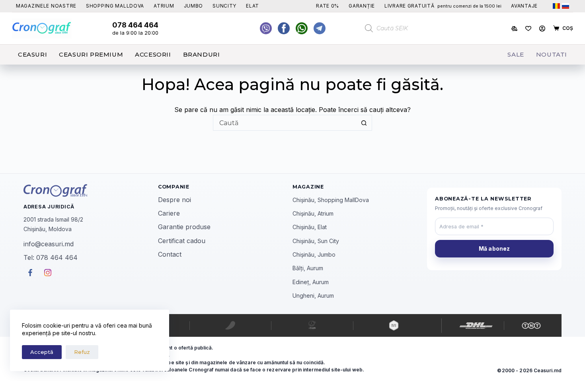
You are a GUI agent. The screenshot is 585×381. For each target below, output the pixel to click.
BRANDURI (201, 54)
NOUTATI (551, 54)
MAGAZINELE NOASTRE (46, 6)
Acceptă (41, 352)
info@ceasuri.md (48, 244)
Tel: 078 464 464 (50, 257)
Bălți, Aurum (307, 268)
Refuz (82, 352)
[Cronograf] (90, 190)
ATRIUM (164, 6)
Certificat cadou (181, 241)
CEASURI (32, 54)
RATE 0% (327, 6)
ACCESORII (153, 54)
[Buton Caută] (364, 122)
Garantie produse (184, 227)
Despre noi (174, 200)
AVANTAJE (524, 6)
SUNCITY (224, 6)
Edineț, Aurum (310, 282)
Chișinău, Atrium (312, 213)
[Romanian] (556, 6)
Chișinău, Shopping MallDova (330, 199)
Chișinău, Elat (309, 227)
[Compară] (514, 28)
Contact (169, 254)
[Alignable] (284, 28)
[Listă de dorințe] (528, 28)
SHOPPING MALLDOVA (115, 6)
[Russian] (565, 6)
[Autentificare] (542, 28)
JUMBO (193, 6)
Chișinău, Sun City (315, 241)
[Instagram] (320, 28)
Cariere (169, 213)
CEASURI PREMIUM (91, 54)
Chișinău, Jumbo (313, 254)
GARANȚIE (362, 6)
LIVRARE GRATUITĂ (442, 6)
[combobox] (285, 123)
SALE (515, 54)
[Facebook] (302, 28)
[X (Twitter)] (266, 28)
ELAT (252, 6)
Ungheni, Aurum (313, 295)
